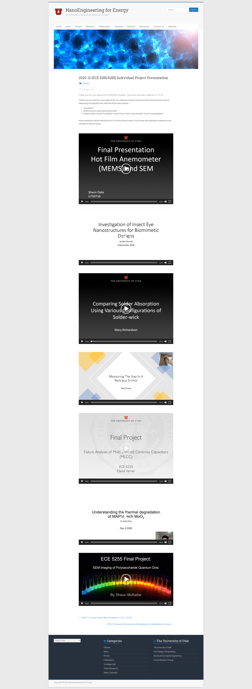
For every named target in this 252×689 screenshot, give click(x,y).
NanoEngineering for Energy (97, 10)
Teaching (118, 26)
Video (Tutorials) (110, 673)
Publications (104, 26)
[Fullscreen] (170, 201)
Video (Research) (111, 668)
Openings (172, 26)
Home (59, 26)
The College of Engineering (164, 652)
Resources (144, 26)
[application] (126, 168)
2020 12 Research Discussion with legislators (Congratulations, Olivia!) (140, 624)
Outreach (131, 26)
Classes (86, 83)
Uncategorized (110, 664)
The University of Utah (163, 647)
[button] (126, 169)
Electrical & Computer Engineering (167, 656)
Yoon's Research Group (163, 660)
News (68, 26)
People (78, 26)
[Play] (82, 201)
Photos (107, 656)
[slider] (124, 201)
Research (90, 26)
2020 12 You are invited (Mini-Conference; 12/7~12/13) (105, 617)
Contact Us (159, 26)
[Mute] (165, 201)
